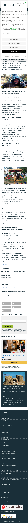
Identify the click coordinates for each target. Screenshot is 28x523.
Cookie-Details (6, 56)
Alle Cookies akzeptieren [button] (14, 43)
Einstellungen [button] (15, 29)
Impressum (23, 56)
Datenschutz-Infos (15, 56)
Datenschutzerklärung (12, 28)
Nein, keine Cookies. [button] (14, 47)
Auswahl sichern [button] (14, 39)
